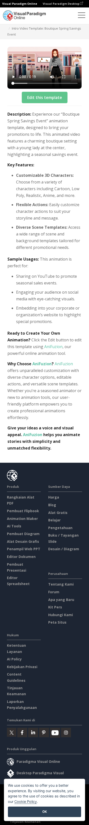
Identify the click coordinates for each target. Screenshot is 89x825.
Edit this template (44, 97)
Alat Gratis (57, 512)
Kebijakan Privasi (22, 666)
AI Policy (14, 659)
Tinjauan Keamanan (25, 822)
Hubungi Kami (60, 614)
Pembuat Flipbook (23, 510)
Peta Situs (57, 622)
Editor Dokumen (21, 556)
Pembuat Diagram (23, 533)
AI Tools (14, 526)
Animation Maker (22, 518)
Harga (53, 497)
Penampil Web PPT (23, 549)
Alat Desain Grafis (23, 541)
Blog (52, 505)
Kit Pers (55, 607)
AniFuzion (53, 346)
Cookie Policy (25, 801)
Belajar (54, 520)
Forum (53, 592)
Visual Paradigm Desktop (61, 3)
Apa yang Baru (61, 599)
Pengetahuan (60, 527)
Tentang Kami (61, 584)
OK (44, 812)
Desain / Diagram (63, 549)
